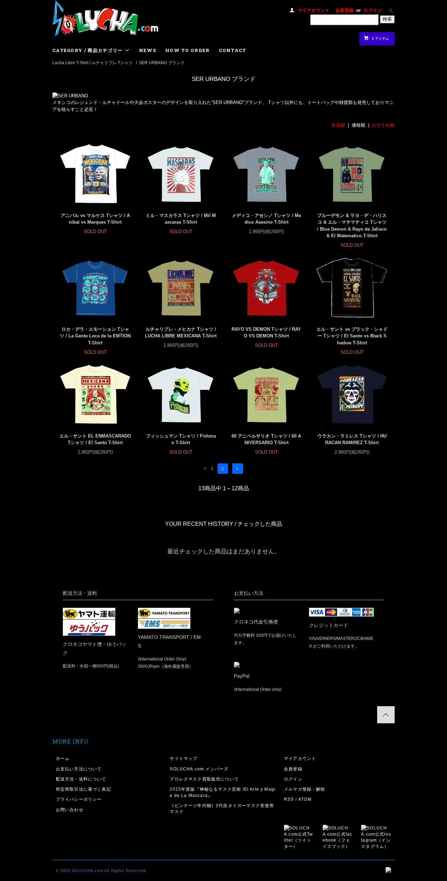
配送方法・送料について (81, 779)
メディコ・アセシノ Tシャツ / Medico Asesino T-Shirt (266, 219)
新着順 (338, 125)
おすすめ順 (383, 125)
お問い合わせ (69, 809)
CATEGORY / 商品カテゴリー (88, 50)
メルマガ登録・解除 (304, 789)
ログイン (373, 10)
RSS (289, 799)
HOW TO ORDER (187, 50)
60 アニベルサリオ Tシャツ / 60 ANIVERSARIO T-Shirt (266, 439)
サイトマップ (183, 758)
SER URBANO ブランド (162, 62)
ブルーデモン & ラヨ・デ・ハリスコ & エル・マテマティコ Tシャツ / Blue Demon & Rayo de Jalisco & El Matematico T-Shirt (352, 226)
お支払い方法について (79, 769)
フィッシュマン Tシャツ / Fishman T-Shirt (181, 439)
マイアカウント (313, 10)
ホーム (63, 758)
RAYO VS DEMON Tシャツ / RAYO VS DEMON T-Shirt (266, 333)
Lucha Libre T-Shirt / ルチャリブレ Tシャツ (92, 62)
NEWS (147, 50)
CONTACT (233, 50)
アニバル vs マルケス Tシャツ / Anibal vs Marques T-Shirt (95, 219)
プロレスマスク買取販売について (204, 779)
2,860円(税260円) (266, 231)
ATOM (305, 799)
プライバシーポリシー (79, 799)
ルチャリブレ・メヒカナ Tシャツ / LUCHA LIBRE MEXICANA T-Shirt (181, 333)
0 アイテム (380, 38)
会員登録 (344, 10)
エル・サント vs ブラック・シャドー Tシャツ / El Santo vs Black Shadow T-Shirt (352, 336)
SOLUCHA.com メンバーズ (199, 769)
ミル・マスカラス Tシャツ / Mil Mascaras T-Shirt (181, 219)
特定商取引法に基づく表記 (83, 789)
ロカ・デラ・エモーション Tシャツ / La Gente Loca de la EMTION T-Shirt (95, 336)
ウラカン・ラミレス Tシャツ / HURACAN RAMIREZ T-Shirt (352, 439)
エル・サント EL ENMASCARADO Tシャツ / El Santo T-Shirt (95, 439)
